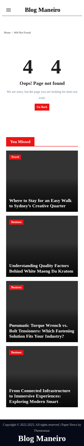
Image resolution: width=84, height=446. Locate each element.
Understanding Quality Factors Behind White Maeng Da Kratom (41, 268)
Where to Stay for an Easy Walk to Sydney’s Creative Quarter (40, 203)
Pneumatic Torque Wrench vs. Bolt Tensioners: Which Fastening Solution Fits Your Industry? (41, 331)
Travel (15, 157)
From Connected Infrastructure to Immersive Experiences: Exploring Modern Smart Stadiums (39, 398)
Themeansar (41, 430)
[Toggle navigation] (8, 10)
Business (16, 222)
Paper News (69, 424)
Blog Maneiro (42, 9)
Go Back (42, 107)
